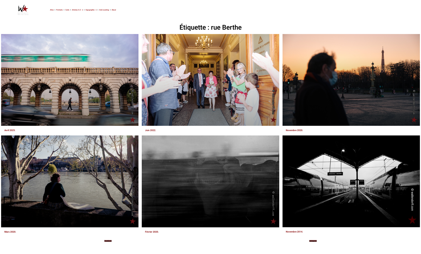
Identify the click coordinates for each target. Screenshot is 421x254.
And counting (104, 10)
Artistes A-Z (76, 10)
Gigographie (90, 10)
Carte (67, 10)
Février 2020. (152, 232)
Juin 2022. (150, 130)
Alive (52, 10)
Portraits (59, 10)
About (114, 10)
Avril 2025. (9, 130)
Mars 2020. (10, 232)
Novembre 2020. (294, 130)
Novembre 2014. (294, 231)
